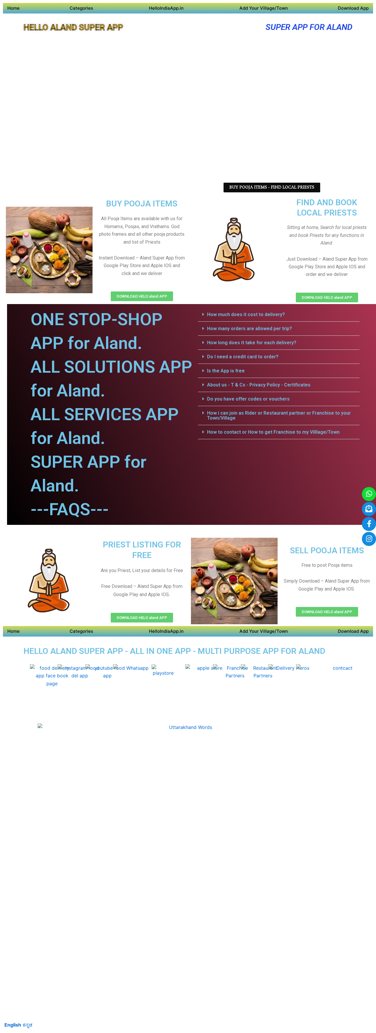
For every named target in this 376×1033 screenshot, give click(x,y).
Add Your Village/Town (263, 8)
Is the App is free (226, 371)
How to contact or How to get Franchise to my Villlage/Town (273, 432)
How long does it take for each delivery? (251, 342)
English (12, 1025)
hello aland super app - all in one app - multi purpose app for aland (174, 651)
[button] (279, 315)
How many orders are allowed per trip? (249, 328)
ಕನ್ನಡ (27, 1025)
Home (13, 8)
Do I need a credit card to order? (242, 356)
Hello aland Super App (73, 27)
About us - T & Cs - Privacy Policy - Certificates (258, 385)
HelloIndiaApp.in (166, 8)
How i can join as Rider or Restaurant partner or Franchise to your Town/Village (279, 415)
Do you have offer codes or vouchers (248, 399)
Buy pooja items (141, 203)
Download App (353, 8)
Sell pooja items (327, 550)
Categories (81, 8)
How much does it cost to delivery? (246, 314)
